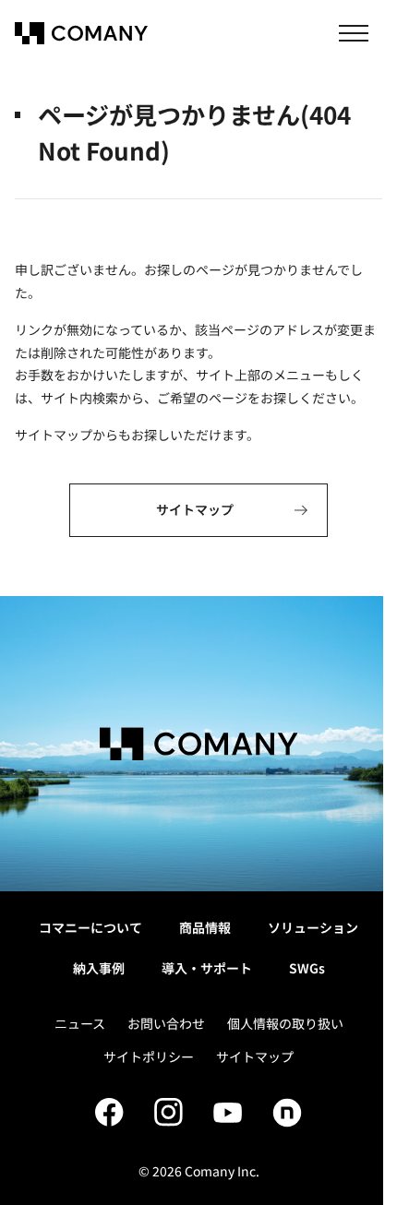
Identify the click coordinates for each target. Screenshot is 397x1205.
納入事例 (99, 968)
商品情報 (205, 927)
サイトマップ (255, 1056)
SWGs (307, 968)
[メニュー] (353, 33)
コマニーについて (90, 927)
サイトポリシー (148, 1056)
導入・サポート (207, 968)
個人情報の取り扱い (285, 1023)
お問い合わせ (166, 1023)
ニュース (79, 1023)
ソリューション (313, 927)
